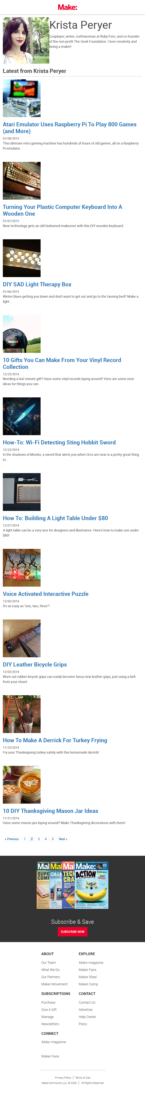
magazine (91, 962)
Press (83, 1024)
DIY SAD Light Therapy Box (37, 284)
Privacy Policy (63, 1077)
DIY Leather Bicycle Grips (35, 664)
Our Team (48, 962)
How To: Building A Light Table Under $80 (55, 518)
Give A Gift (49, 1009)
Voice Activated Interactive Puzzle (46, 594)
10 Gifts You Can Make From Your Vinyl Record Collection (62, 363)
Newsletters (50, 1024)
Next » (63, 839)
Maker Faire (87, 969)
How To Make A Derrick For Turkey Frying (55, 740)
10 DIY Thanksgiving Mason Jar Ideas (50, 811)
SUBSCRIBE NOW (72, 932)
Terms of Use (82, 1077)
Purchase (48, 1002)
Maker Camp (88, 984)
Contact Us (87, 1002)
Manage (47, 1016)
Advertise (86, 1009)
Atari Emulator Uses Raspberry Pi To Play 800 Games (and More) (70, 127)
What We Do (50, 969)
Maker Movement (54, 984)
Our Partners (50, 977)
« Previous (12, 839)
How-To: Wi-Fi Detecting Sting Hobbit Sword (59, 442)
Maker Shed (87, 977)
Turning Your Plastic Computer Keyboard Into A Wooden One (62, 210)
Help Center (87, 1016)
